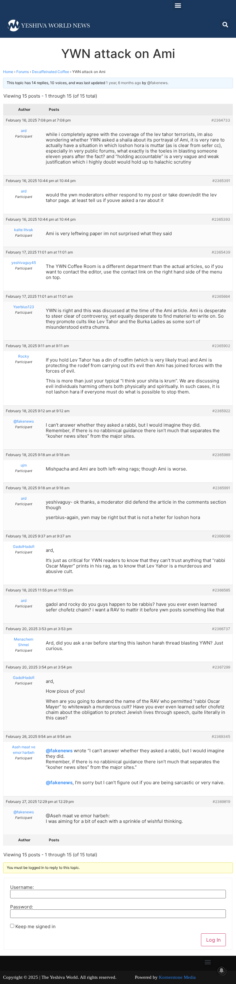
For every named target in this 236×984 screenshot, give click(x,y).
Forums (22, 71)
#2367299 (221, 667)
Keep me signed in (35, 926)
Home (8, 71)
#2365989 (221, 454)
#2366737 (221, 628)
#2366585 (221, 590)
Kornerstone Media (177, 977)
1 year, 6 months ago (123, 82)
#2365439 (221, 252)
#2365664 (221, 296)
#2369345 (221, 736)
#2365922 (221, 411)
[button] (178, 5)
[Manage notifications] (221, 970)
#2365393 (221, 219)
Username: (22, 887)
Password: (21, 907)
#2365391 (221, 180)
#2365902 (221, 345)
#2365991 (221, 488)
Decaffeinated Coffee (50, 71)
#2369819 (221, 801)
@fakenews (59, 750)
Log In (213, 940)
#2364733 (220, 120)
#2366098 (221, 536)
